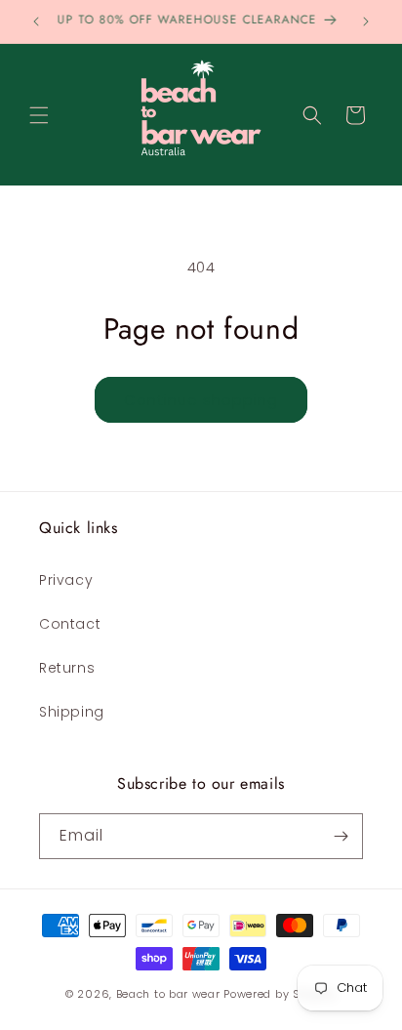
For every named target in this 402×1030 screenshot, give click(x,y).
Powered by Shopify (280, 994)
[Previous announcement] (36, 21)
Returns (67, 668)
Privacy (66, 580)
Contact (69, 624)
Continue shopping (201, 400)
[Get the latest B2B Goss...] (340, 836)
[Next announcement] (365, 21)
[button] (39, 115)
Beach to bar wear (168, 994)
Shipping (71, 711)
